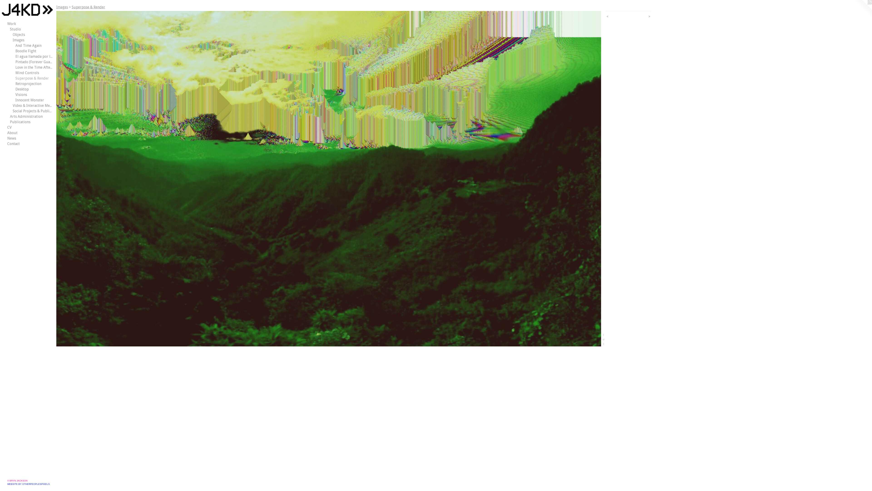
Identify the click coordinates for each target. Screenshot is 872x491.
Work (11, 24)
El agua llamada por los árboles (34, 56)
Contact (13, 144)
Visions (21, 95)
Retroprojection (28, 84)
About (12, 133)
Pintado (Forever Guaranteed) (34, 62)
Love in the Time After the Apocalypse (34, 67)
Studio (15, 29)
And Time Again (28, 45)
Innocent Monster (29, 100)
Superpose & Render (32, 78)
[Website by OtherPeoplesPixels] (863, 9)
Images (18, 40)
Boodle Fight (25, 51)
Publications (20, 122)
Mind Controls (27, 73)
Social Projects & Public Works (33, 111)
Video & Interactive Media (33, 105)
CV (9, 127)
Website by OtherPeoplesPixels (28, 484)
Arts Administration (26, 116)
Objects (19, 35)
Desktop (22, 89)
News (11, 138)
